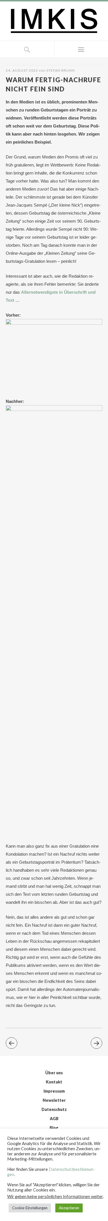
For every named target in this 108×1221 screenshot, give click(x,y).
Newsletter (54, 1100)
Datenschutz (54, 1109)
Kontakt (54, 1081)
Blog (54, 1127)
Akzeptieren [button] (69, 1208)
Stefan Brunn (60, 70)
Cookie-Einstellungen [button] (30, 1208)
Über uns (54, 1072)
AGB (54, 1118)
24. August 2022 (22, 70)
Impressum (54, 1091)
